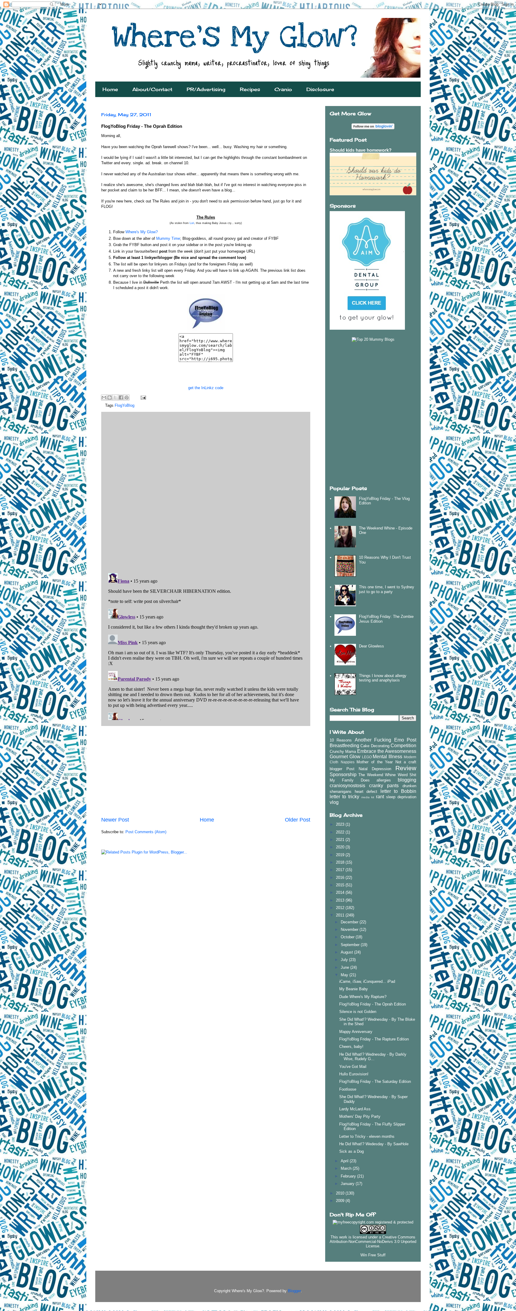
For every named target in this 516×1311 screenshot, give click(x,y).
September (351, 944)
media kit (367, 797)
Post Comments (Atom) (145, 832)
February (349, 1176)
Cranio (283, 89)
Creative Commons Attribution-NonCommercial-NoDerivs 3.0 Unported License (373, 1241)
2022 (340, 832)
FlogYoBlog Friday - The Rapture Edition (374, 1039)
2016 (340, 877)
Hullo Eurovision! (353, 1074)
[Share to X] (115, 397)
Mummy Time (168, 238)
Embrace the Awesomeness (386, 751)
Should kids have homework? (360, 150)
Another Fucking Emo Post (385, 739)
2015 (340, 885)
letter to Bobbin (398, 791)
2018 (340, 862)
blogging (407, 779)
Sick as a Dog (351, 1151)
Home (110, 89)
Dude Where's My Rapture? (362, 996)
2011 (340, 915)
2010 (340, 1193)
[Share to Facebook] (121, 397)
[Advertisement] (206, 771)
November (350, 929)
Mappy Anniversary (355, 1031)
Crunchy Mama (343, 751)
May (345, 975)
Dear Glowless (371, 646)
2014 (340, 892)
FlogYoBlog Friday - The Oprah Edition (372, 1004)
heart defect (366, 791)
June (345, 967)
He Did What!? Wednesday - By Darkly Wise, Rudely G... (372, 1056)
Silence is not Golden (357, 1011)
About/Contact (152, 89)
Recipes (250, 89)
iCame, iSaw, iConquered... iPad (367, 981)
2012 (340, 907)
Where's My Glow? (141, 232)
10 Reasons (341, 740)
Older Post (297, 820)
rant (380, 796)
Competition (403, 745)
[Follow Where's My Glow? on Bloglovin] (372, 128)
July (345, 959)
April (345, 1161)
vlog (334, 802)
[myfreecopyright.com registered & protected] (373, 1222)
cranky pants (384, 785)
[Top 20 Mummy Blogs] (373, 339)
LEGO (367, 757)
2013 (340, 900)
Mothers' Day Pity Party (359, 1116)
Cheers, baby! (351, 1046)
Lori (192, 223)
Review (405, 768)
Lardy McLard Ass (355, 1109)
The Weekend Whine (377, 775)
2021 (340, 839)
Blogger (294, 1291)
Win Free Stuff (373, 1255)
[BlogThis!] (110, 397)
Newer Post (115, 820)
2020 (340, 847)
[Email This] (104, 397)
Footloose (347, 1089)
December (350, 922)
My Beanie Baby (353, 989)
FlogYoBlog (124, 405)
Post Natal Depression (368, 769)
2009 (340, 1200)
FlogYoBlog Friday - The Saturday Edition (375, 1081)
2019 (340, 855)
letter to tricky (344, 796)
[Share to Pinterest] (127, 397)
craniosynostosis (347, 785)
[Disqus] (206, 491)
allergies (384, 780)
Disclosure (320, 89)
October (348, 937)
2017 (340, 870)
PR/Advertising (206, 89)
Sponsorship (343, 774)
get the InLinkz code (205, 388)
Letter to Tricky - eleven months (366, 1136)
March (347, 1168)
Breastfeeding (344, 745)
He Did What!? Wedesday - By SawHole (373, 1144)
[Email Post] (142, 397)
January (348, 1183)
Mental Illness (387, 756)
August (347, 952)
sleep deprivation (401, 797)
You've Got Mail (352, 1066)
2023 (340, 824)
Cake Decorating (374, 746)
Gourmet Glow (345, 756)
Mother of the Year (375, 762)
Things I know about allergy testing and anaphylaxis (382, 678)
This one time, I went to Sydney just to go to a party (386, 589)
